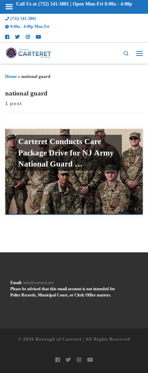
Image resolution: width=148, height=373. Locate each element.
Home (11, 76)
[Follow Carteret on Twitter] (17, 37)
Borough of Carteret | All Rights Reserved (82, 339)
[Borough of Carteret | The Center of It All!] (28, 52)
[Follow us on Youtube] (38, 37)
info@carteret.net (38, 282)
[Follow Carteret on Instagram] (28, 37)
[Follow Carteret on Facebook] (7, 37)
